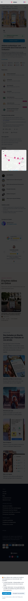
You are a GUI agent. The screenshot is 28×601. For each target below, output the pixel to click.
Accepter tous (6, 593)
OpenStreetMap (15, 170)
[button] (19, 163)
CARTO (24, 170)
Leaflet (9, 170)
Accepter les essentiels (18, 593)
